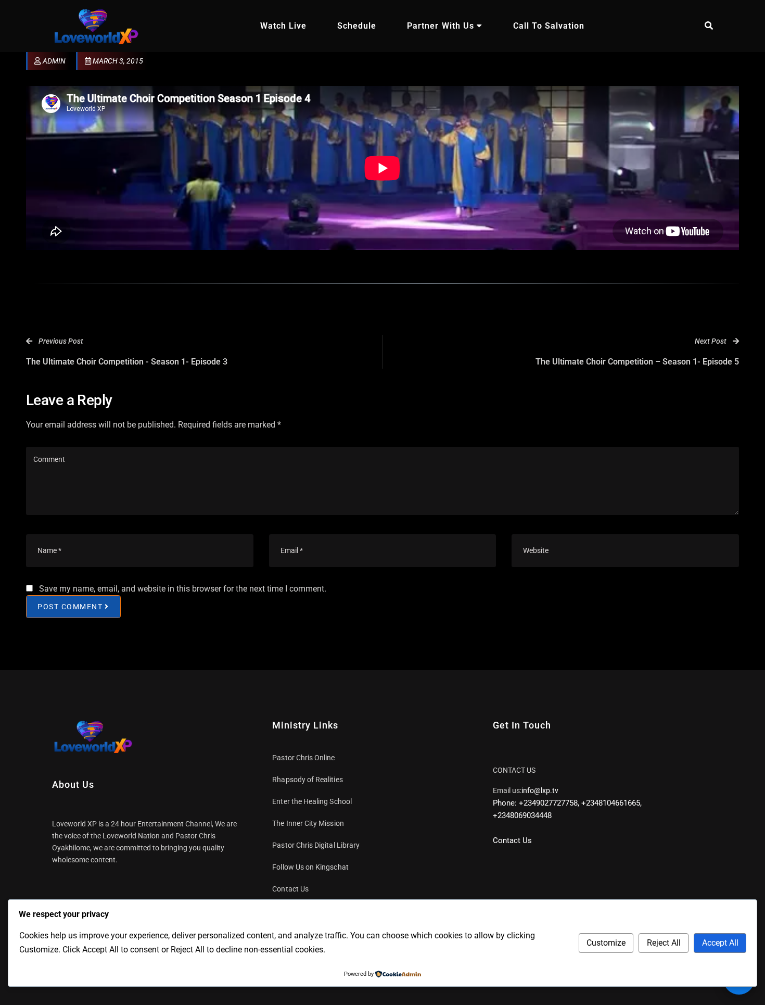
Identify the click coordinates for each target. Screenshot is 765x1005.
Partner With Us (440, 26)
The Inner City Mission (307, 823)
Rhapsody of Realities (307, 779)
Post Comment (70, 606)
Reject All (664, 943)
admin (54, 61)
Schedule (356, 26)
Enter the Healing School (312, 801)
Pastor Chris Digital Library (316, 845)
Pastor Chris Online (303, 757)
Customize (606, 943)
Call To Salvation (548, 26)
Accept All (720, 943)
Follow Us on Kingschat (310, 867)
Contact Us (290, 889)
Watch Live (283, 26)
